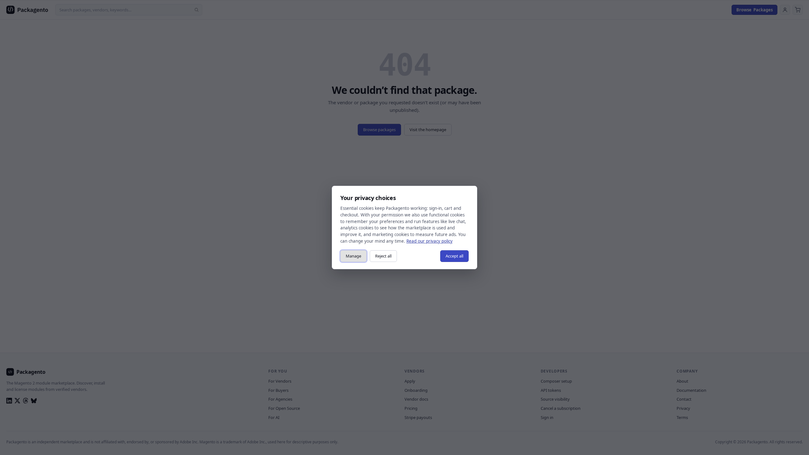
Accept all (454, 256)
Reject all (383, 256)
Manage (353, 256)
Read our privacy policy (429, 241)
